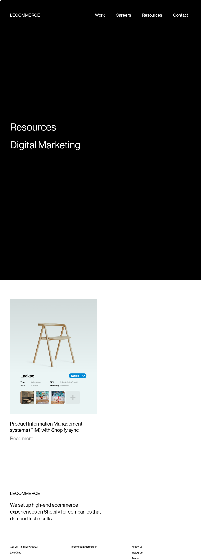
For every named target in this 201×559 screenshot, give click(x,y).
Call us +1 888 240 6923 (24, 546)
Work (100, 15)
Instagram (137, 552)
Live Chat (15, 552)
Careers (123, 15)
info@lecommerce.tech (84, 546)
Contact (180, 15)
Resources (152, 15)
